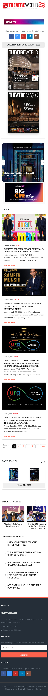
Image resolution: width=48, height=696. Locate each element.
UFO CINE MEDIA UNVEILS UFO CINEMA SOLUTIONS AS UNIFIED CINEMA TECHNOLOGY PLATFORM (23, 420)
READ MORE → (9, 265)
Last (43, 446)
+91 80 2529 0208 (10, 626)
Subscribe (24, 655)
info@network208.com (12, 630)
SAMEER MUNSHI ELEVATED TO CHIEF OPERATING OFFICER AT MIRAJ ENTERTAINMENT (22, 306)
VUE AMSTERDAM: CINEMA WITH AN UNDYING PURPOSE (24, 553)
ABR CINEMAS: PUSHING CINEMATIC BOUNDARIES (24, 586)
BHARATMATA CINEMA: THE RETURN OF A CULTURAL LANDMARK (24, 563)
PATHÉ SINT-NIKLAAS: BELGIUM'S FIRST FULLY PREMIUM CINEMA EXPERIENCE (22, 575)
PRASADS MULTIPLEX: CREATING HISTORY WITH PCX (22, 543)
